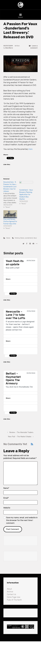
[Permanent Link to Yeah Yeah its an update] (20, 273)
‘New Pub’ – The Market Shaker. (20, 437)
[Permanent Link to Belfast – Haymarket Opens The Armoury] (20, 392)
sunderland (29, 238)
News (8, 238)
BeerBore (9, 48)
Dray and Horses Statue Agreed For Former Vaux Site (10, 221)
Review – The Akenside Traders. (21, 432)
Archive (10, 592)
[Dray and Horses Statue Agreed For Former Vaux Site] (10, 214)
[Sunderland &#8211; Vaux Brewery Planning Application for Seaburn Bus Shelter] (26, 185)
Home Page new (13, 597)
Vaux (35, 238)
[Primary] (20, 14)
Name (6, 488)
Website (6, 508)
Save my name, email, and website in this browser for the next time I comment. (22, 520)
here (30, 149)
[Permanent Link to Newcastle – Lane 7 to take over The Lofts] (20, 335)
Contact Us (11, 594)
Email (6, 498)
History (17, 238)
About (9, 589)
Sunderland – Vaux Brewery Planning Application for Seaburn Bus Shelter (26, 194)
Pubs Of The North (14, 600)
